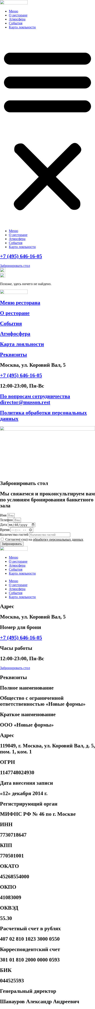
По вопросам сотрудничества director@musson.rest (35, 399)
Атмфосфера (15, 334)
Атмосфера (17, 19)
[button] (47, 129)
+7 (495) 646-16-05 (21, 256)
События (15, 23)
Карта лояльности (22, 27)
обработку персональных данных (58, 539)
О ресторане (18, 15)
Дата (4, 524)
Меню (13, 11)
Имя (3, 515)
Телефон (7, 520)
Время (5, 530)
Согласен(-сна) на (44, 539)
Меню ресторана (20, 302)
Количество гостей (14, 534)
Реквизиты (13, 354)
